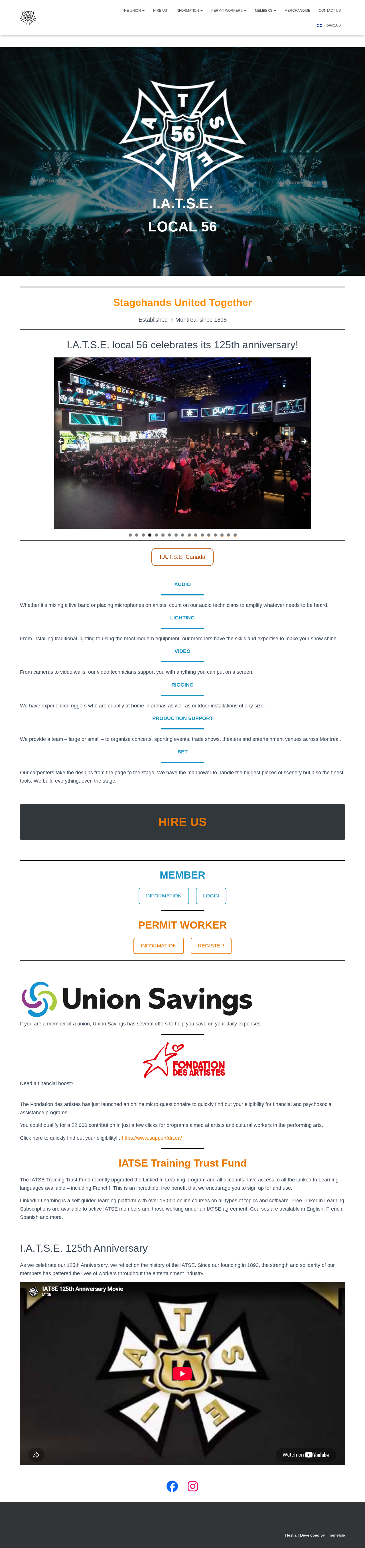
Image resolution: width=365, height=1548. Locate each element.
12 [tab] (202, 535)
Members (264, 11)
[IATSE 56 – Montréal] (28, 18)
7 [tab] (169, 535)
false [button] (61, 441)
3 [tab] (143, 535)
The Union (132, 11)
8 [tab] (176, 535)
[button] (143, 11)
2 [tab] (136, 535)
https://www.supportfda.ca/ (152, 1138)
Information (188, 11)
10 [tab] (189, 535)
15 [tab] (222, 535)
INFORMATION (164, 896)
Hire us (160, 11)
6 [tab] (163, 535)
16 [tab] (228, 535)
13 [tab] (208, 535)
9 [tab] (182, 535)
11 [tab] (195, 535)
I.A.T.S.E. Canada (182, 557)
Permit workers (227, 11)
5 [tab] (156, 535)
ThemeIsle (335, 1535)
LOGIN (211, 896)
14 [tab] (215, 535)
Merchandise (297, 11)
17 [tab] (235, 535)
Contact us (330, 11)
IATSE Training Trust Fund (183, 1163)
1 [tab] (130, 535)
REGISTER (211, 946)
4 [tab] (149, 535)
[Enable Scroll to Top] (353, 1536)
